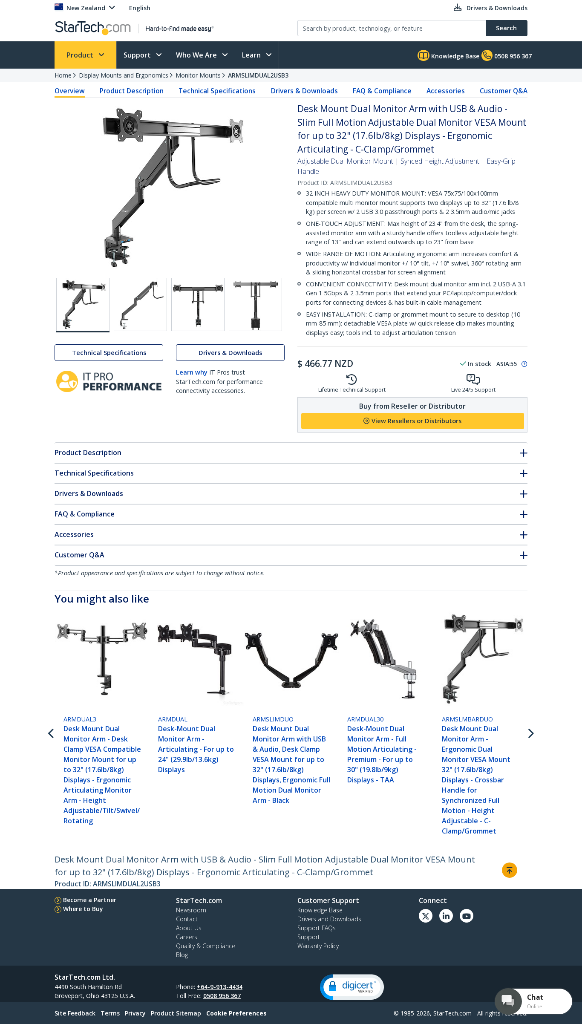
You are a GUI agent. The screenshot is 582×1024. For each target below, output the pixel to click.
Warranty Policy (318, 946)
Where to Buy (83, 909)
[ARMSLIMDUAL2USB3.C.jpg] (198, 304)
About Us (189, 928)
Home (63, 75)
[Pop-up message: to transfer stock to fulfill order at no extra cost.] (523, 364)
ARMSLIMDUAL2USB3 (258, 75)
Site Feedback (75, 1013)
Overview (70, 90)
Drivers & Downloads (304, 90)
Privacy (135, 1013)
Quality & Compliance (205, 946)
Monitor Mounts (198, 75)
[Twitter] (425, 916)
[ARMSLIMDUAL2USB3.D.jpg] (255, 304)
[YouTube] (466, 916)
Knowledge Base (454, 56)
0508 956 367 (222, 996)
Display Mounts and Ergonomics (123, 75)
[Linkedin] (446, 916)
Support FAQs (316, 928)
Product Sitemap (176, 1013)
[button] (352, 987)
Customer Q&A (503, 90)
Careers (186, 937)
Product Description (132, 90)
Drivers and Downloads (329, 919)
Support (138, 55)
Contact (187, 919)
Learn (252, 55)
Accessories (445, 90)
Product (80, 55)
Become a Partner (89, 900)
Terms (110, 1013)
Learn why (191, 372)
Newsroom (191, 910)
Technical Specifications (217, 90)
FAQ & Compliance (382, 90)
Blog (182, 955)
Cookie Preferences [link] (236, 1013)
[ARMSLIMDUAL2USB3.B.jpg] (140, 304)
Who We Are (197, 55)
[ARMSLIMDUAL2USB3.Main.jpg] (82, 305)
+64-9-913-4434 (219, 987)
